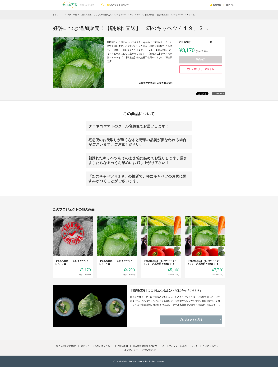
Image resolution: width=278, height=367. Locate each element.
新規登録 (217, 5)
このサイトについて (119, 5)
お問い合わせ (149, 349)
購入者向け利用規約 (66, 346)
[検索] (103, 5)
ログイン (230, 5)
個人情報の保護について (145, 346)
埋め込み (220, 93)
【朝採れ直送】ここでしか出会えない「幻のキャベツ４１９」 (166, 290)
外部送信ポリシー (212, 346)
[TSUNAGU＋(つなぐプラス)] (59, 3)
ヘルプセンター (130, 349)
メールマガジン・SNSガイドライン (180, 346)
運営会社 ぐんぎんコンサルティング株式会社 (104, 346)
